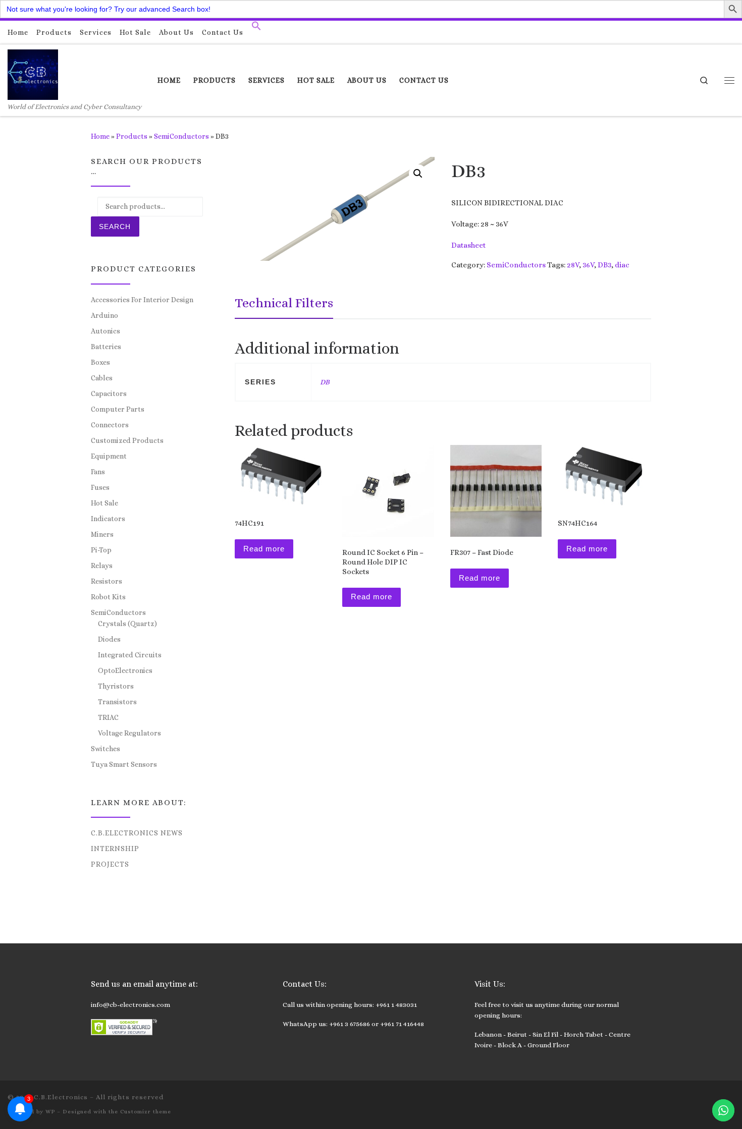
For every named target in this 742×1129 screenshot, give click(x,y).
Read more (264, 548)
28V (573, 264)
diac (622, 264)
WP (50, 1111)
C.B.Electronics (61, 1097)
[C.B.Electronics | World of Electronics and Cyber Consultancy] (33, 73)
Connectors (110, 425)
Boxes (100, 362)
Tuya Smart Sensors (124, 764)
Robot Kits (108, 597)
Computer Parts (117, 409)
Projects (110, 864)
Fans (98, 472)
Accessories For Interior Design (142, 300)
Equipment (109, 456)
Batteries (106, 347)
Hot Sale (104, 503)
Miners (102, 534)
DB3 (604, 264)
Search (115, 226)
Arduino (104, 315)
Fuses (100, 487)
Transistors (117, 702)
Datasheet (468, 245)
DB (325, 382)
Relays (102, 565)
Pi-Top (101, 550)
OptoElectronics (125, 670)
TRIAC (108, 717)
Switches (105, 749)
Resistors (106, 581)
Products (131, 136)
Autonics (105, 331)
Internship (115, 848)
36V (588, 264)
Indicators (108, 519)
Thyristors (116, 686)
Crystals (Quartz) (127, 623)
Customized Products (127, 440)
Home (100, 136)
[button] (256, 28)
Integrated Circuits (130, 655)
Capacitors (109, 393)
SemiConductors (181, 136)
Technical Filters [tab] (284, 302)
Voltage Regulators (129, 733)
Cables (102, 378)
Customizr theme (145, 1111)
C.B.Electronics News (137, 833)
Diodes (109, 639)
